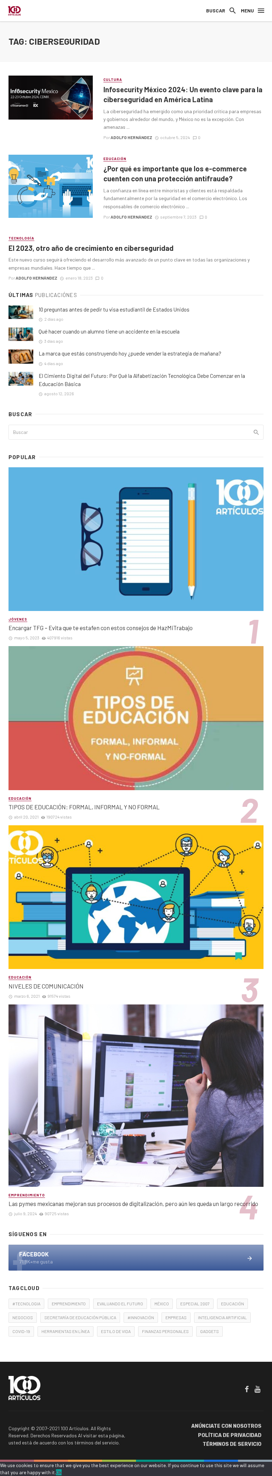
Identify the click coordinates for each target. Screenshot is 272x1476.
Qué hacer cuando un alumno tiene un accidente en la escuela (109, 331)
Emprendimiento (26, 1195)
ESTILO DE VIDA (116, 1331)
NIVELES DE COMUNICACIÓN (46, 986)
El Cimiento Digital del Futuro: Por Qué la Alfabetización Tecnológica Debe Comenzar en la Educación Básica (142, 380)
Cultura (112, 79)
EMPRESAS (176, 1317)
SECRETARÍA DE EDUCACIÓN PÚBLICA (80, 1317)
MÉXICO (161, 1303)
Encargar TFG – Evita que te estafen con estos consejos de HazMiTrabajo (100, 627)
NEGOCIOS (22, 1317)
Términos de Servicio (232, 1444)
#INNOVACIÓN (141, 1317)
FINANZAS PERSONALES (165, 1331)
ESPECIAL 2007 (195, 1303)
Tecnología (21, 238)
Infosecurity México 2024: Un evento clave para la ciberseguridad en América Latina (182, 94)
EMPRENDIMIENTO (69, 1303)
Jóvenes (17, 619)
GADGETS (209, 1331)
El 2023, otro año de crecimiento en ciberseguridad (91, 248)
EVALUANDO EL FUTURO (120, 1303)
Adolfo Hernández (131, 137)
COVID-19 (21, 1331)
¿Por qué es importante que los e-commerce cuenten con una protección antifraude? (175, 173)
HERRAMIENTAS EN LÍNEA (65, 1331)
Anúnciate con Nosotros (226, 1426)
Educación (114, 158)
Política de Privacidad (229, 1435)
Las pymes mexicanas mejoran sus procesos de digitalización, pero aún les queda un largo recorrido (133, 1203)
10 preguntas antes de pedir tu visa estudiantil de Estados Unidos (114, 309)
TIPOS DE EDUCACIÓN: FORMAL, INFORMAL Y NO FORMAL (84, 806)
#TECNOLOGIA (26, 1303)
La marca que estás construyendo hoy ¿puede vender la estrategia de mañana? (130, 353)
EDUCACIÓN (232, 1303)
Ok (59, 1472)
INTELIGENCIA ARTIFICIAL (222, 1317)
